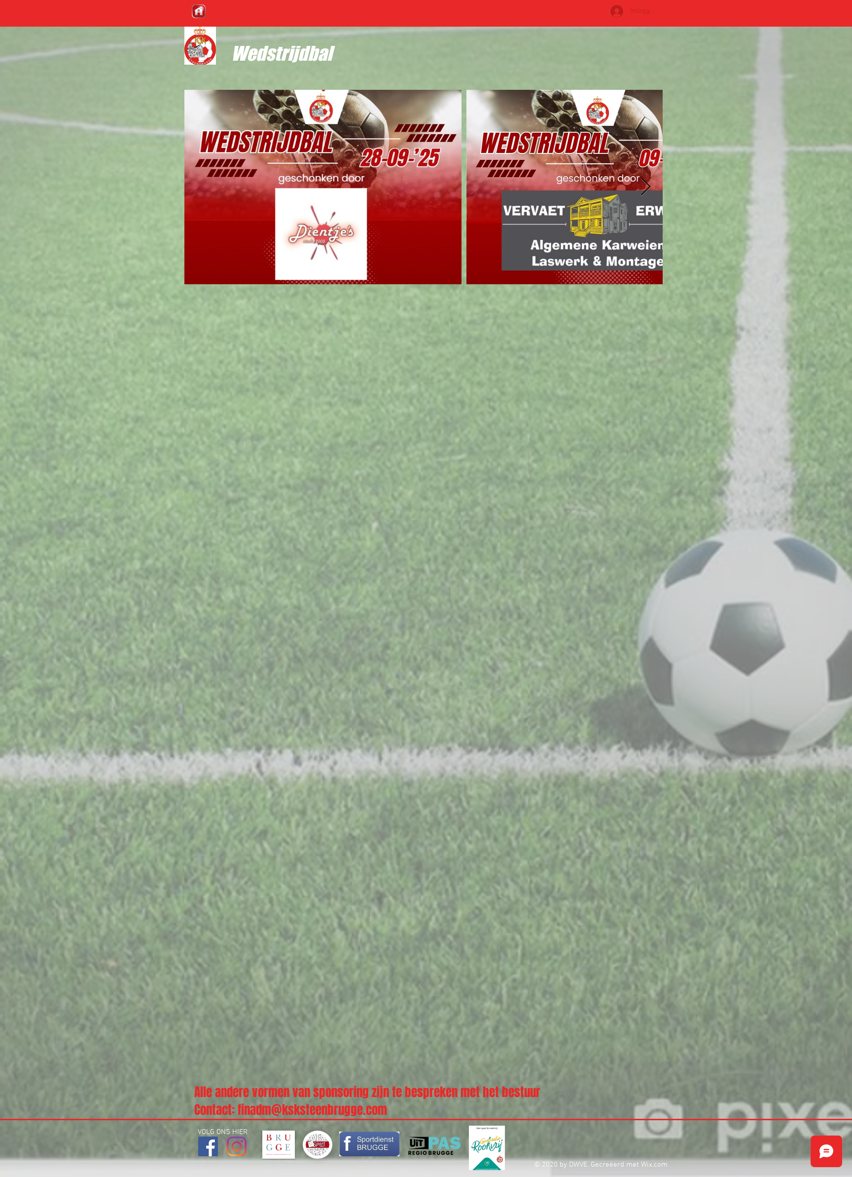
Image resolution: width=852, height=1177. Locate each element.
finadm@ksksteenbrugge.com (312, 1110)
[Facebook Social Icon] (208, 1146)
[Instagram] (237, 1146)
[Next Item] (645, 187)
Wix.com (654, 1164)
